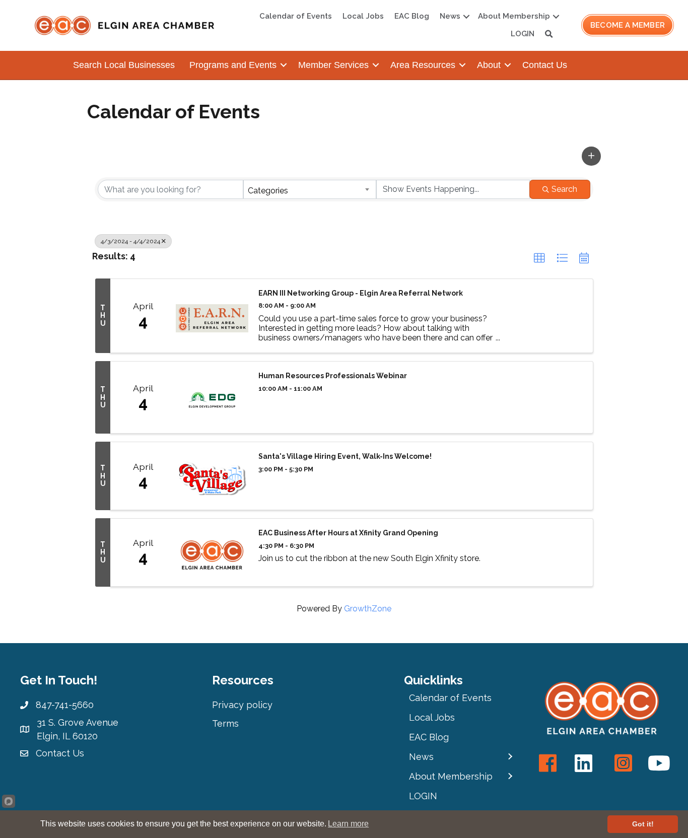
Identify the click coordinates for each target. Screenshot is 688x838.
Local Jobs (363, 16)
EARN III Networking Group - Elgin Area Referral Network (360, 293)
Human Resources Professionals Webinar (332, 376)
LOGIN (522, 33)
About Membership (514, 16)
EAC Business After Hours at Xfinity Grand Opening (348, 533)
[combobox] (309, 189)
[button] (591, 156)
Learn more (348, 823)
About (489, 65)
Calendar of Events (295, 16)
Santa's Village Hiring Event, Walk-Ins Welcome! (345, 456)
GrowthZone (367, 608)
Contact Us (544, 65)
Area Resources (422, 65)
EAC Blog (411, 16)
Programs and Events (233, 65)
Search (564, 189)
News (450, 16)
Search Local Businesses (124, 65)
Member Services (333, 65)
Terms (225, 723)
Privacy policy (242, 705)
